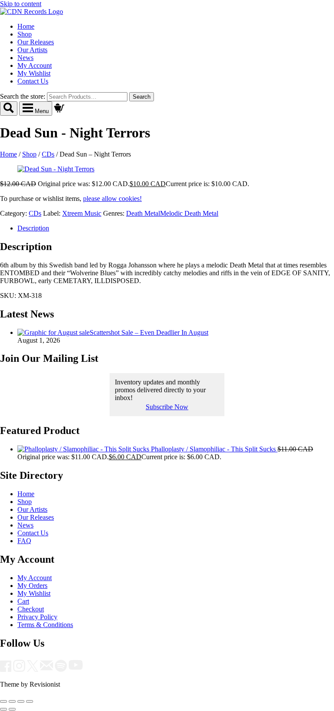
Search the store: (22, 96)
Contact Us (32, 81)
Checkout (30, 609)
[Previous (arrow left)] (3, 709)
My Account (34, 65)
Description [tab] (33, 228)
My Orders (32, 585)
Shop (24, 34)
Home (25, 26)
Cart (23, 601)
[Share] (20, 701)
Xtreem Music (81, 213)
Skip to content (20, 3)
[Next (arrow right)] (12, 709)
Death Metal (143, 213)
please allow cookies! (112, 198)
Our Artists (32, 49)
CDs (48, 154)
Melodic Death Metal (189, 213)
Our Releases (35, 42)
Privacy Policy (37, 617)
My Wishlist (33, 73)
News (25, 57)
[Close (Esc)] (29, 701)
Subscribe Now (167, 407)
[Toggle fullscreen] (12, 701)
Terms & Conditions (45, 624)
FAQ (24, 540)
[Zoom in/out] (3, 701)
